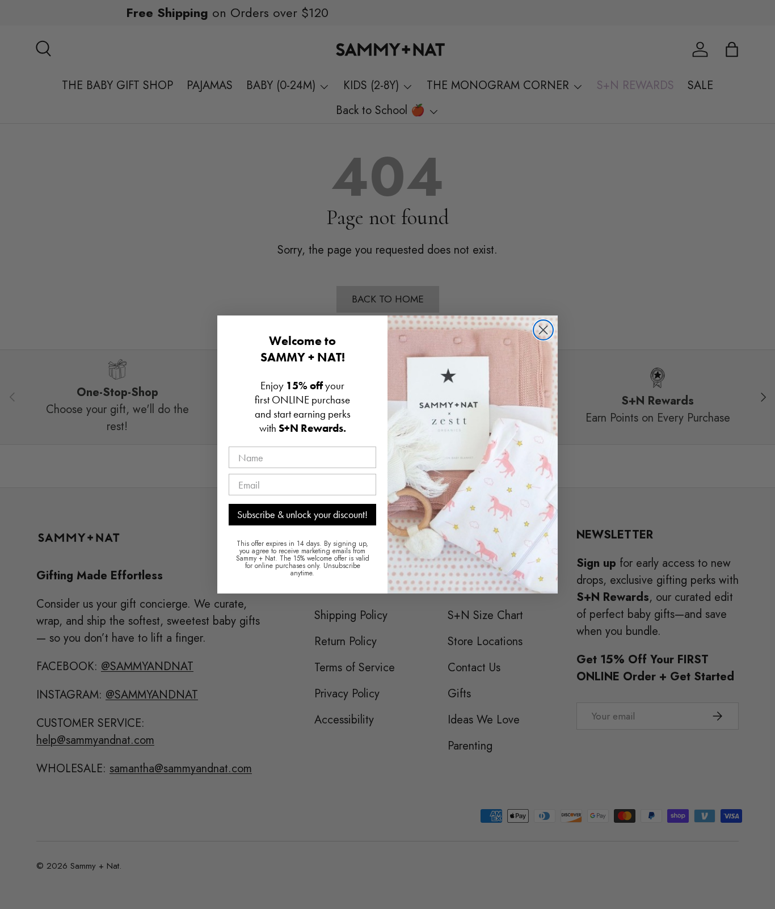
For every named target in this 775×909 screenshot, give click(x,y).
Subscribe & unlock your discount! (302, 514)
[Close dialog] (543, 330)
